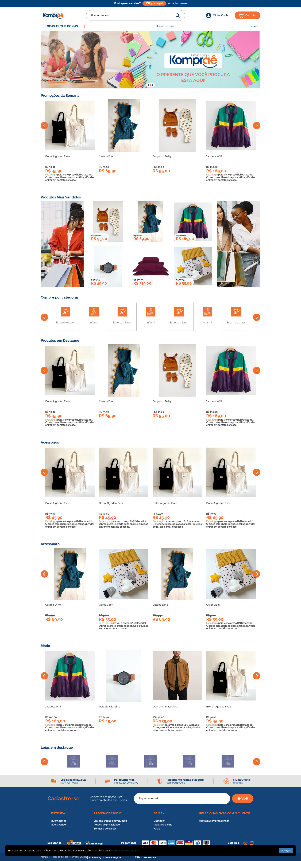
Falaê (157, 828)
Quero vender (59, 824)
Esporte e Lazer (166, 26)
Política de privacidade (107, 824)
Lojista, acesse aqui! (104, 857)
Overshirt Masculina (165, 706)
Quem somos (58, 820)
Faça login (51, 174)
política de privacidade (124, 850)
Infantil (254, 26)
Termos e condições (105, 828)
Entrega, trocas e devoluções (110, 820)
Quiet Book (106, 604)
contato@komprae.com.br (214, 820)
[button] (148, 85)
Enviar (242, 798)
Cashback (159, 820)
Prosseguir (286, 850)
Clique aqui (154, 3)
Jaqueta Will (214, 156)
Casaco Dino (106, 156)
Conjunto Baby (162, 156)
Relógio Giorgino (109, 706)
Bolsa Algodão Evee (57, 156)
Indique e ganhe (163, 824)
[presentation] (44, 125)
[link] (70, 125)
